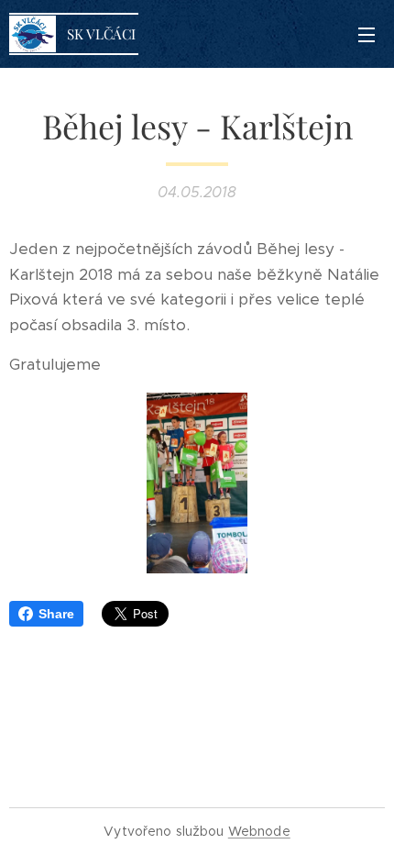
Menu (366, 34)
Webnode (259, 831)
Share (56, 613)
